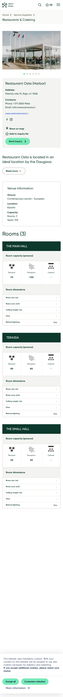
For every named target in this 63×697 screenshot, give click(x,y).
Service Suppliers (23, 15)
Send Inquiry (15, 141)
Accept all (11, 681)
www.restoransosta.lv (16, 113)
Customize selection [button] (34, 681)
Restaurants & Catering (18, 20)
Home (5, 15)
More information (16, 688)
